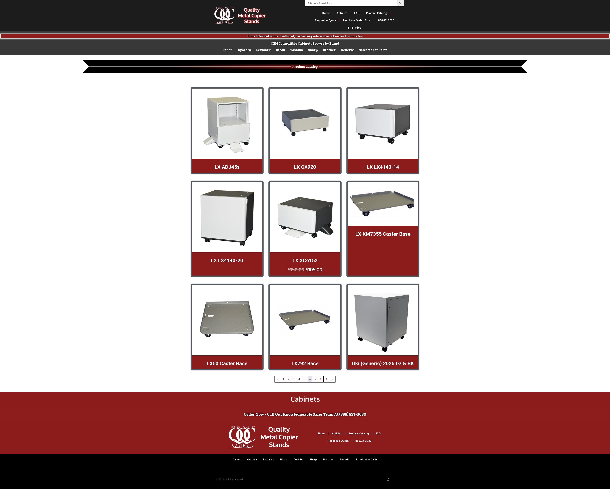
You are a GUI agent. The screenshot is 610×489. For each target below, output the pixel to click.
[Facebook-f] (388, 480)
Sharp (313, 50)
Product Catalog (376, 13)
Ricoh (280, 50)
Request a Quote (338, 440)
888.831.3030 (363, 440)
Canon (228, 50)
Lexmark (263, 50)
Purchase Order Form (357, 20)
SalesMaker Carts (373, 50)
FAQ (356, 13)
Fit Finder (354, 27)
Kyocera (244, 50)
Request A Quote (325, 20)
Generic (347, 50)
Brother (329, 50)
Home (326, 13)
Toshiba (296, 50)
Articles (341, 13)
